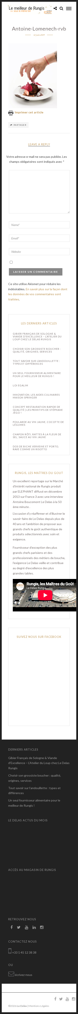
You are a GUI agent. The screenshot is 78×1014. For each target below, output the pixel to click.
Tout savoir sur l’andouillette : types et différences (36, 362)
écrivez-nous (23, 975)
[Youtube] (26, 927)
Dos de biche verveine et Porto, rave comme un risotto (36, 448)
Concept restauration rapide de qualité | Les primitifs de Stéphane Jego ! (38, 409)
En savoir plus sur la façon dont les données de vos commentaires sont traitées (37, 294)
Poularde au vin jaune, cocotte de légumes (38, 423)
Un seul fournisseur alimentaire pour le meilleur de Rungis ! (37, 374)
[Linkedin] (34, 927)
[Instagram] (41, 927)
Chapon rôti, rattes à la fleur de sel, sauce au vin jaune (37, 435)
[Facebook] (11, 927)
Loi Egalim (20, 385)
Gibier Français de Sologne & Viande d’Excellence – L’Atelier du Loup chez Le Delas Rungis (37, 336)
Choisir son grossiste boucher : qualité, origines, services (37, 350)
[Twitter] (19, 927)
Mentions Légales (39, 1006)
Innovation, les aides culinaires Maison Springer (36, 396)
